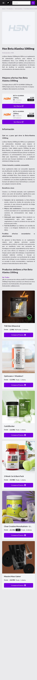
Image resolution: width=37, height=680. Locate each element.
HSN (12, 53)
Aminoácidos (6, 53)
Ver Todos (5, 277)
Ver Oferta (17, 106)
